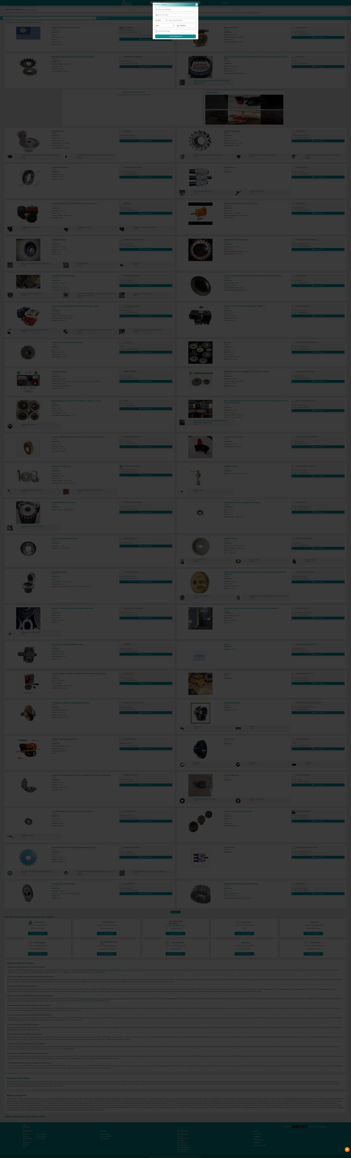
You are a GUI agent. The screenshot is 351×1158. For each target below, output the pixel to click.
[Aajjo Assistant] (347, 1149)
